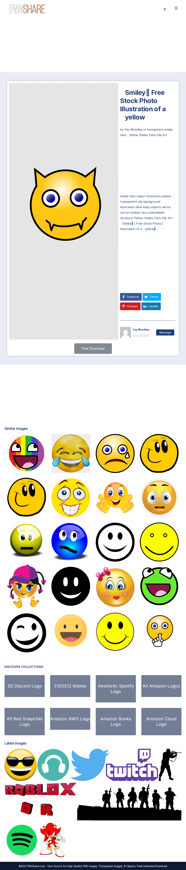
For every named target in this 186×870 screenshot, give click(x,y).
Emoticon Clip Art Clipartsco (124, 603)
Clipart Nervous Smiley (74, 514)
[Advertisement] (93, 45)
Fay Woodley (133, 129)
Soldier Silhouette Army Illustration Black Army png (120, 818)
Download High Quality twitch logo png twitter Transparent (119, 777)
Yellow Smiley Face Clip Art (148, 135)
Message (165, 332)
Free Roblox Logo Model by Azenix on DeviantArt (44, 818)
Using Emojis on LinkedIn (115, 513)
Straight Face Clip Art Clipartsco (39, 555)
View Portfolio (141, 335)
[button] (93, 348)
